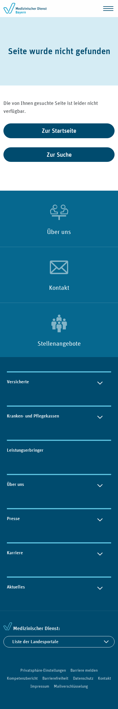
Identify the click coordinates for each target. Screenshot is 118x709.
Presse (13, 518)
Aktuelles (16, 587)
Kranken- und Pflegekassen (33, 416)
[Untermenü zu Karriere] (100, 552)
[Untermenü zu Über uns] (100, 484)
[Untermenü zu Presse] (100, 518)
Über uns (59, 231)
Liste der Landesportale (35, 642)
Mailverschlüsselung (71, 686)
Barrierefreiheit (55, 678)
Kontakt (59, 287)
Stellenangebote (59, 343)
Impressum (39, 686)
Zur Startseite (59, 131)
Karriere (15, 553)
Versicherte (18, 382)
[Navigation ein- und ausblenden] (108, 8)
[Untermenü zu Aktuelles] (100, 587)
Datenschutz (83, 678)
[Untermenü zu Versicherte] (100, 381)
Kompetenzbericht (22, 678)
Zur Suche (59, 154)
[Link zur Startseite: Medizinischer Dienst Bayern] (26, 8)
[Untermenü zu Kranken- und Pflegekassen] (100, 416)
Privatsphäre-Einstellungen (43, 670)
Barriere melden (84, 670)
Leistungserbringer (25, 450)
